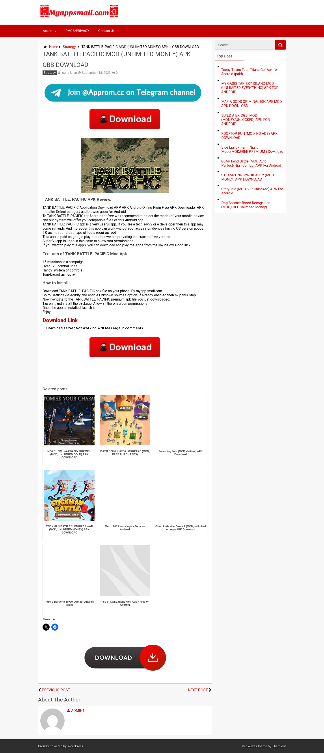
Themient (279, 746)
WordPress (75, 746)
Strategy (69, 47)
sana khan (69, 73)
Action (47, 31)
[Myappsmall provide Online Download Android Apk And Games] (79, 18)
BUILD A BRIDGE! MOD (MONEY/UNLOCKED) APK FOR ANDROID (245, 119)
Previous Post (56, 690)
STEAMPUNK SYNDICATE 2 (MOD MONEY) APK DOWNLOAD (247, 177)
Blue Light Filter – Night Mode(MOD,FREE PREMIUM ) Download (252, 149)
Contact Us (106, 31)
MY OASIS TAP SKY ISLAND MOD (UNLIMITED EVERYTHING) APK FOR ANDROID (249, 87)
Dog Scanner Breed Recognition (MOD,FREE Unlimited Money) (245, 205)
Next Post (198, 690)
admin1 (77, 711)
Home (53, 47)
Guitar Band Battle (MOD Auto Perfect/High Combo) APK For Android (251, 163)
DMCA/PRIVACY (77, 31)
